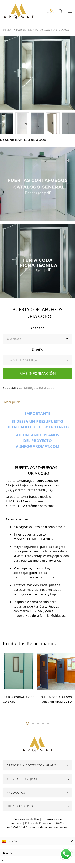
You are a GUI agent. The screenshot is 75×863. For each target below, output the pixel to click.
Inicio (7, 30)
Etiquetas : (10, 388)
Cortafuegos (28, 388)
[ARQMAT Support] (51, 12)
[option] (37, 73)
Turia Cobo (46, 388)
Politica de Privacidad (38, 823)
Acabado (37, 328)
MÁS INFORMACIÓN (37, 373)
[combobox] (37, 841)
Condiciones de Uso (26, 819)
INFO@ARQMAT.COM (39, 446)
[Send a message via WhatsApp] (66, 854)
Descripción (11, 402)
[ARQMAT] (37, 744)
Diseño (37, 349)
